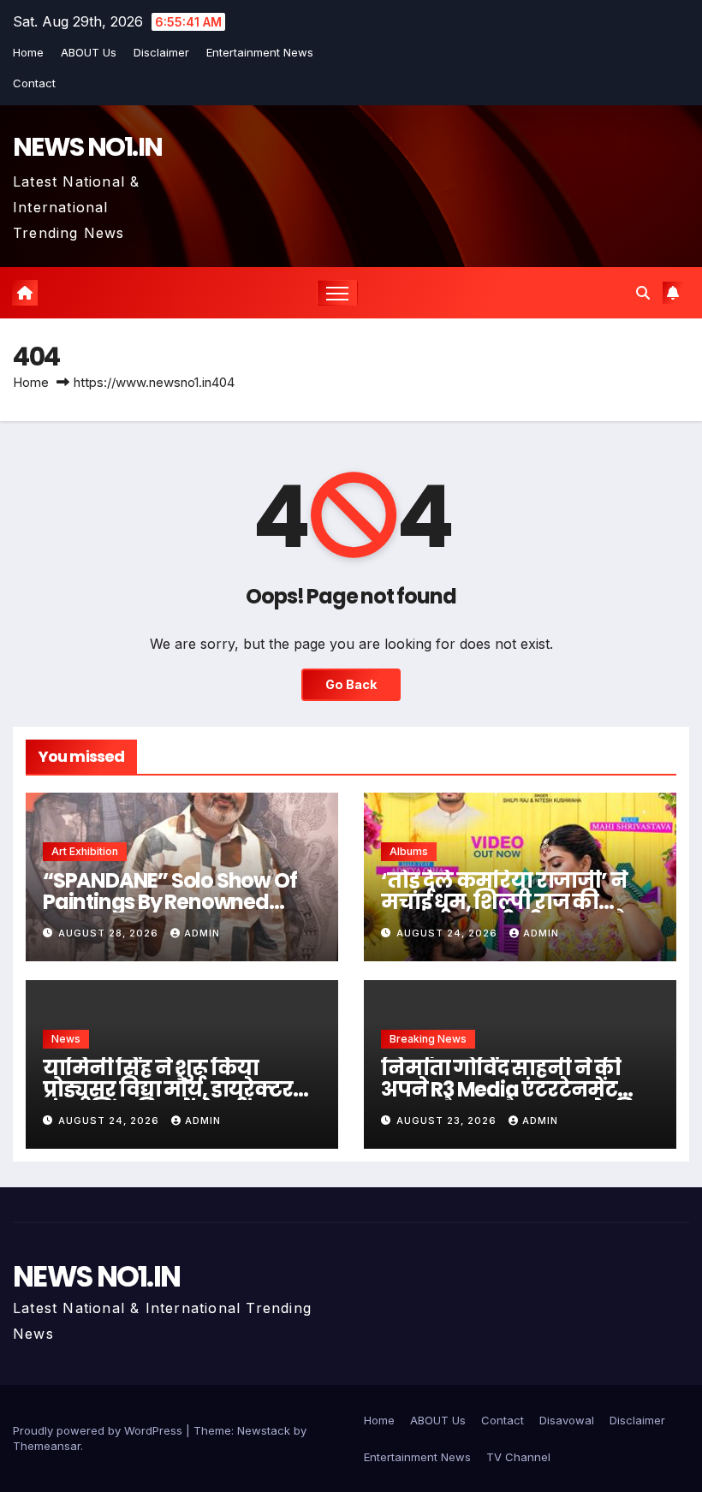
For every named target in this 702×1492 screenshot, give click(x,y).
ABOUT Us (88, 52)
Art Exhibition (84, 851)
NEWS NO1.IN (87, 146)
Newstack (263, 1430)
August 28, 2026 (110, 933)
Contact (34, 83)
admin (202, 933)
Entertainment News (259, 52)
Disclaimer (161, 52)
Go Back (351, 684)
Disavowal (566, 1420)
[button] (643, 292)
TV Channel (518, 1457)
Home (28, 52)
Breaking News (428, 1038)
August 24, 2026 (448, 933)
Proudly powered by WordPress (99, 1430)
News (65, 1038)
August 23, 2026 (448, 1120)
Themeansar (46, 1446)
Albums (409, 851)
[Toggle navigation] (338, 293)
